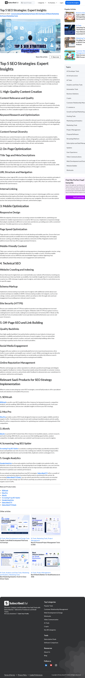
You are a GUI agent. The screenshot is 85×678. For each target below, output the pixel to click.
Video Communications (74, 157)
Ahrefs (2, 434)
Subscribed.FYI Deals (14, 477)
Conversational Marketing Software (23, 14)
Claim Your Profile (23, 613)
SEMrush (3, 402)
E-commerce (71, 107)
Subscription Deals (50, 639)
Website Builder (72, 166)
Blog (45, 655)
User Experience (72, 152)
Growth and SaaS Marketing (76, 112)
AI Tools (69, 80)
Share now (56, 57)
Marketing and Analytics (74, 121)
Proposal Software (73, 134)
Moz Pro (3, 417)
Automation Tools (72, 89)
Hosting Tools (71, 116)
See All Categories (50, 630)
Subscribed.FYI (43, 473)
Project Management (73, 130)
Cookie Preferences (35, 675)
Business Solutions (73, 94)
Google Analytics (6, 463)
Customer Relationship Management (56, 609)
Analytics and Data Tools (74, 85)
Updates (69, 148)
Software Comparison (51, 643)
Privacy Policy (22, 675)
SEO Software (40, 14)
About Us (47, 652)
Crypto (69, 98)
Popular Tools (48, 606)
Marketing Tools (12, 16)
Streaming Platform (73, 139)
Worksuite (70, 170)
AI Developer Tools (73, 71)
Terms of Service (9, 675)
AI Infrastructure (72, 76)
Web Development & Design (53, 613)
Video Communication (51, 619)
